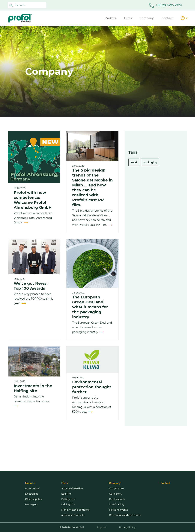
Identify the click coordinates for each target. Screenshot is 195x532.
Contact (165, 483)
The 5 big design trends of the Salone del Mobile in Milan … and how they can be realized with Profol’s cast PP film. (92, 187)
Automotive (32, 488)
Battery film (68, 499)
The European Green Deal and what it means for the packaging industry (90, 307)
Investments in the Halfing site (33, 388)
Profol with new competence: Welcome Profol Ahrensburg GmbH (33, 200)
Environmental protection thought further (91, 387)
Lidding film (68, 504)
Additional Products (72, 515)
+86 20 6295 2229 (169, 5)
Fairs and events (118, 509)
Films (64, 483)
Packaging (150, 162)
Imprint (101, 527)
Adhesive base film (72, 488)
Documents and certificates (125, 515)
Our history (115, 493)
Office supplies (33, 499)
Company (115, 483)
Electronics (31, 493)
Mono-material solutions (75, 509)
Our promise (116, 488)
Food (134, 162)
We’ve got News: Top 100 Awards (30, 286)
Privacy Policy (127, 527)
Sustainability (116, 504)
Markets (29, 483)
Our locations (117, 499)
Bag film (66, 493)
